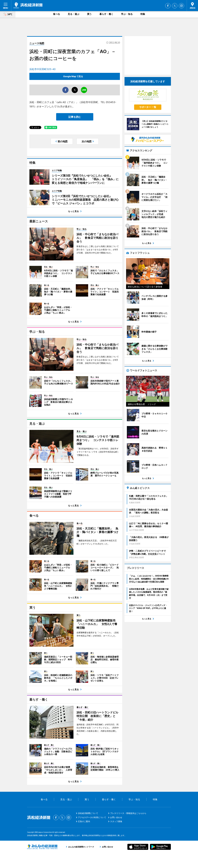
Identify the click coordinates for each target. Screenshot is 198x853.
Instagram (181, 5)
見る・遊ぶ (73, 13)
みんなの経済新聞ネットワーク (42, 847)
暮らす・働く (106, 13)
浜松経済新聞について (88, 813)
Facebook (167, 5)
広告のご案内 (84, 821)
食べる (56, 13)
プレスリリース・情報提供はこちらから (128, 813)
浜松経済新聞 (28, 5)
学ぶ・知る (127, 13)
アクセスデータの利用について (92, 817)
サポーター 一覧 (147, 107)
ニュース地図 (36, 43)
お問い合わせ (116, 817)
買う (89, 13)
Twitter (174, 5)
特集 (142, 13)
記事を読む (75, 116)
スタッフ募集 (116, 821)
